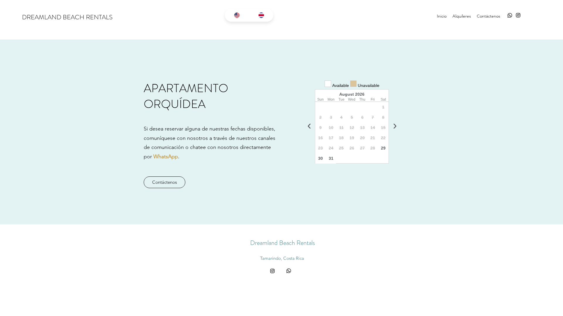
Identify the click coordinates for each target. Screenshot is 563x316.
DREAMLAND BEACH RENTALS (67, 17)
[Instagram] (518, 15)
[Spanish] (261, 15)
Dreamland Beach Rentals (282, 242)
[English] (237, 15)
